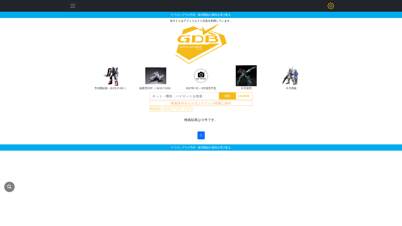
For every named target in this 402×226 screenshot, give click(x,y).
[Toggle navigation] (73, 6)
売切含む (155, 109)
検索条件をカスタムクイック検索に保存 (201, 103)
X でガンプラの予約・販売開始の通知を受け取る (201, 15)
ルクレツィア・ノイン (178, 109)
